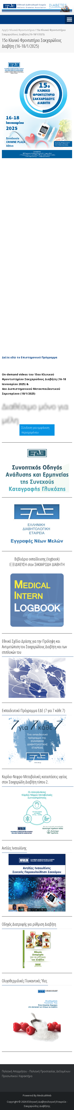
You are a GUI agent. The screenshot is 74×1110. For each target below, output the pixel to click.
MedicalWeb (44, 1095)
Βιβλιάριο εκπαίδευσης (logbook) (37, 559)
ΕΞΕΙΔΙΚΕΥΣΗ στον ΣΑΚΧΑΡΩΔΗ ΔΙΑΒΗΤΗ (37, 564)
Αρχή (5, 30)
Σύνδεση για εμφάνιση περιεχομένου (35, 430)
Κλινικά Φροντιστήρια (22, 30)
